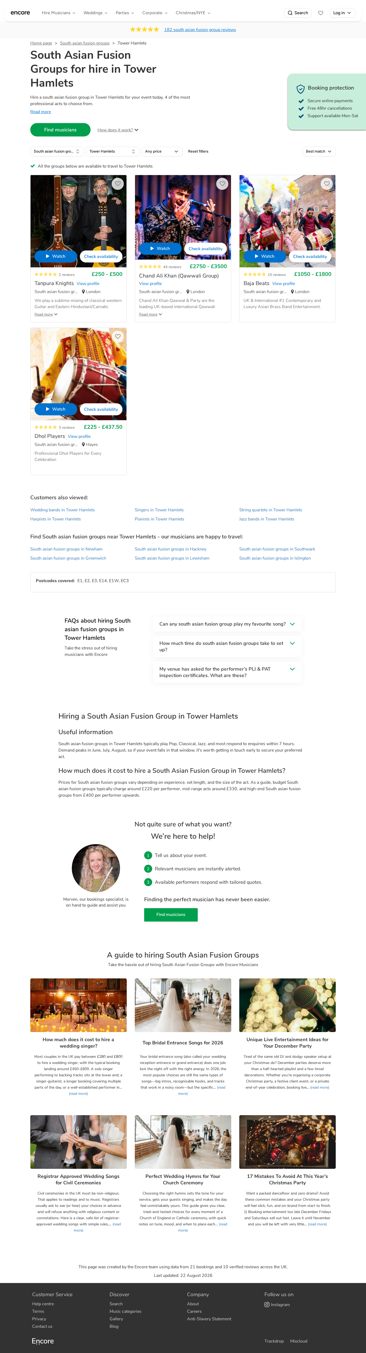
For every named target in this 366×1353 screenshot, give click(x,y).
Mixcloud (298, 1341)
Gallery (116, 1319)
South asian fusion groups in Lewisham (172, 558)
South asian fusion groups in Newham (66, 549)
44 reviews (172, 266)
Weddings (93, 12)
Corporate (152, 12)
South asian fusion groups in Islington (275, 558)
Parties (122, 12)
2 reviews (67, 274)
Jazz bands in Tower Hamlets (266, 519)
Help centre (43, 1304)
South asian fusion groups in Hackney (170, 549)
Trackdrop (274, 1341)
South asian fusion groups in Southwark (277, 549)
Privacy (39, 1319)
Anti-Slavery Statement (209, 1319)
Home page (41, 43)
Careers (194, 1311)
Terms (38, 1311)
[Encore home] (20, 13)
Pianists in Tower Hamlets (159, 519)
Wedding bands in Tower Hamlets (62, 510)
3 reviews (67, 427)
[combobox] (57, 151)
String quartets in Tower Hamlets (270, 510)
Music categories (125, 1311)
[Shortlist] (321, 13)
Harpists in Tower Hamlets (55, 519)
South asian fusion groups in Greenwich (68, 558)
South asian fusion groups (85, 43)
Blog (114, 1326)
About (193, 1304)
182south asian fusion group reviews (200, 30)
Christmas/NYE (190, 12)
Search (301, 12)
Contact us (42, 1326)
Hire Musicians (56, 12)
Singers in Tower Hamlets (159, 510)
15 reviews (277, 274)
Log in (339, 12)
